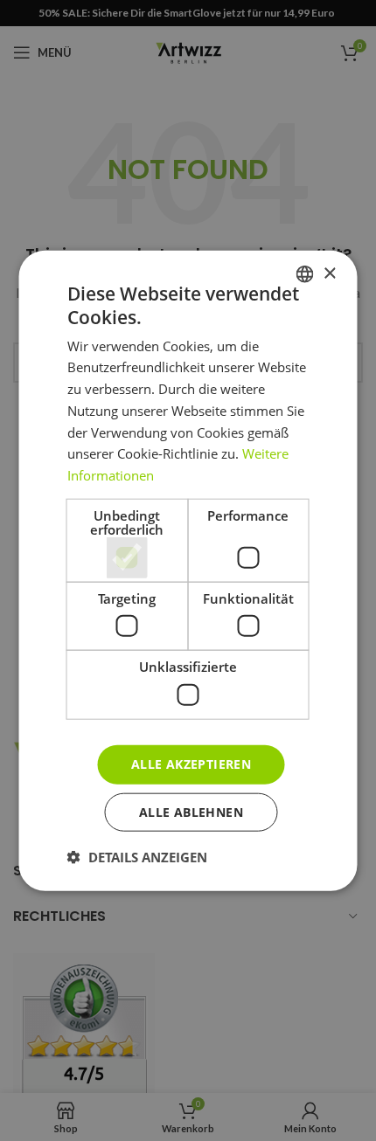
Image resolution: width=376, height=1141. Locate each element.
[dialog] (188, 570)
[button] (137, 856)
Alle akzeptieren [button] (191, 764)
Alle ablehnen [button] (191, 811)
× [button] (329, 273)
